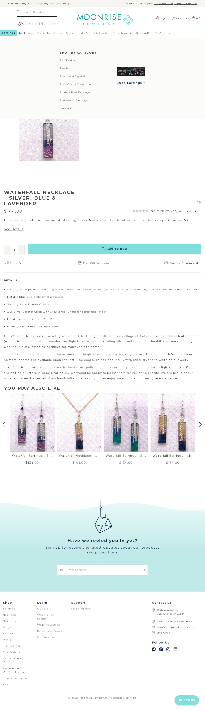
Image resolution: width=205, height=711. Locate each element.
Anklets (71, 32)
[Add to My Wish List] (199, 203)
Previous (4, 424)
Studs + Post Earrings (75, 92)
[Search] (18, 12)
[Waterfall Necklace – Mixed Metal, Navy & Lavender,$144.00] (79, 422)
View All (65, 108)
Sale (6, 684)
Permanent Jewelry (51, 631)
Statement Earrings (74, 100)
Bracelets (43, 32)
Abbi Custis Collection (75, 84)
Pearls (64, 68)
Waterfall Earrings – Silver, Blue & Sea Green (126, 456)
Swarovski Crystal (72, 76)
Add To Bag (117, 248)
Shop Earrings (130, 83)
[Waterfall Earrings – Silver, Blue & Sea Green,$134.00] (126, 422)
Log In (164, 18)
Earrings (8, 32)
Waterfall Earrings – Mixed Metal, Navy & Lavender (173, 456)
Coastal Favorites (15, 678)
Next (201, 424)
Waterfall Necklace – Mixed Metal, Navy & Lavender (79, 456)
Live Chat (163, 632)
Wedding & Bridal (49, 624)
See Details (13, 229)
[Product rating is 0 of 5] (140, 211)
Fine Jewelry (123, 32)
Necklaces (26, 32)
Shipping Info (81, 608)
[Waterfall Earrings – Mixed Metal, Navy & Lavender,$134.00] (173, 422)
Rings (58, 32)
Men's (84, 32)
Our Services (46, 637)
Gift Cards (50, 23)
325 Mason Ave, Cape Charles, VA (175, 3)
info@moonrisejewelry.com (176, 627)
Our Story (44, 608)
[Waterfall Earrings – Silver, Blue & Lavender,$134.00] (32, 422)
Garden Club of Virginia (153, 32)
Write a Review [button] (189, 211)
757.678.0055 (182, 621)
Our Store (29, 23)
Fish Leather (68, 60)
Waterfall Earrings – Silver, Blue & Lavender (32, 456)
